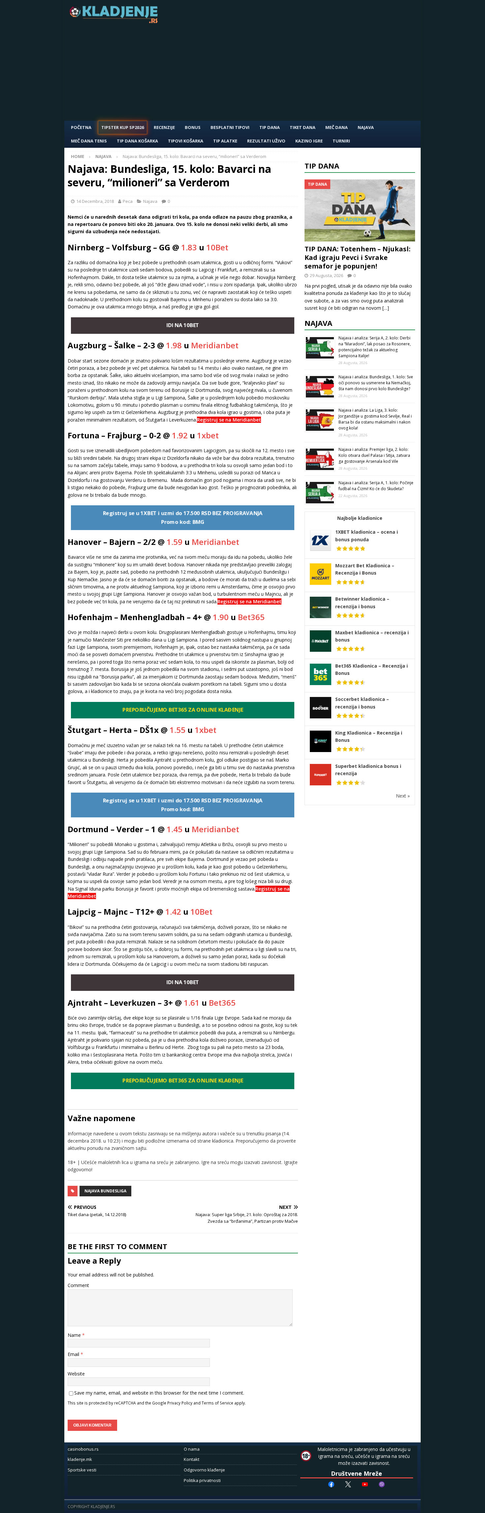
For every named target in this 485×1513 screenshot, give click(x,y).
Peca (128, 201)
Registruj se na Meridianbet (229, 420)
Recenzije (164, 127)
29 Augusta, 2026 (326, 275)
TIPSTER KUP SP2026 (122, 127)
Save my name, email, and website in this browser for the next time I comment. (159, 1393)
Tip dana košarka (137, 141)
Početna (81, 127)
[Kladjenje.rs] (115, 21)
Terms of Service (217, 1402)
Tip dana (322, 166)
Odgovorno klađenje (204, 1470)
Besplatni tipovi (229, 127)
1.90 (221, 617)
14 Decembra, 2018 (95, 201)
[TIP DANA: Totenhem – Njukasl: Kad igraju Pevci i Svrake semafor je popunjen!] (360, 210)
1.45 (174, 829)
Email (74, 1354)
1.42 (173, 911)
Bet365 (251, 617)
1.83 (189, 247)
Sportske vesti (82, 1470)
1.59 (174, 541)
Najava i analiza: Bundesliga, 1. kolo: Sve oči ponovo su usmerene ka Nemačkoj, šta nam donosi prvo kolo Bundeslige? (376, 383)
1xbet (208, 435)
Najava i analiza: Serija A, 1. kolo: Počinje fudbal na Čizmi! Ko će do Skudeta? (376, 485)
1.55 (177, 729)
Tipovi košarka (185, 141)
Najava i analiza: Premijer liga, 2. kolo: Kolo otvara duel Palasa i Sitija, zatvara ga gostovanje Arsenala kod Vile (374, 455)
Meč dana (336, 127)
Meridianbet (215, 345)
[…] (385, 308)
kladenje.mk (80, 1459)
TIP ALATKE (225, 141)
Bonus (193, 127)
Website (76, 1374)
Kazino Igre (309, 141)
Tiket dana (302, 127)
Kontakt (191, 1459)
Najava (366, 127)
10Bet (217, 247)
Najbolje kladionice (359, 518)
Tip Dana (269, 127)
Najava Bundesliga (105, 1191)
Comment (78, 1285)
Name (75, 1335)
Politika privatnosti (202, 1480)
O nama (192, 1449)
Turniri (341, 141)
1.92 (180, 435)
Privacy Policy (179, 1402)
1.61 (192, 1002)
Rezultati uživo (266, 141)
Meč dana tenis (89, 141)
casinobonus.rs (83, 1449)
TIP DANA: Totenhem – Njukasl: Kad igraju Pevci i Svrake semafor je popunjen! (357, 257)
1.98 (174, 345)
